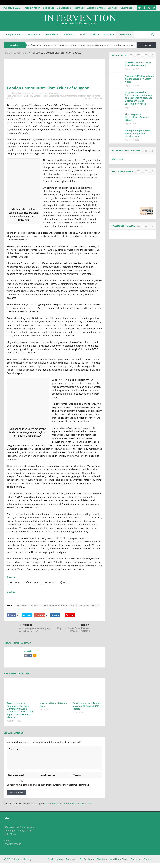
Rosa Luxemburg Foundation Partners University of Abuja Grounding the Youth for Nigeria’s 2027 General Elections (20, 710)
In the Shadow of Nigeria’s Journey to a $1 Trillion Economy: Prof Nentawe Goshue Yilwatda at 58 (47, 45)
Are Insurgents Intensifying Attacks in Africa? (34, 630)
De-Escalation (64, 8)
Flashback (79, 8)
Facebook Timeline (123, 225)
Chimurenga (17, 96)
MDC (62, 96)
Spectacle (112, 8)
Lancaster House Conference (46, 96)
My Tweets (117, 158)
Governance (126, 8)
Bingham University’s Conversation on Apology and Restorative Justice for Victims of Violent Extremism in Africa (139, 98)
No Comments (93, 96)
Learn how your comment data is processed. (68, 803)
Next (84, 624)
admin (19, 93)
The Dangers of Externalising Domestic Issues (137, 117)
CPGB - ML (28, 96)
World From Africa (96, 8)
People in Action (32, 8)
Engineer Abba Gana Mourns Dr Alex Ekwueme (73, 629)
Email (99, 98)
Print (90, 98)
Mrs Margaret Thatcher (75, 96)
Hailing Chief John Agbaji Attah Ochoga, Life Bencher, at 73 (138, 133)
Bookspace (48, 8)
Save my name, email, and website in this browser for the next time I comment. (48, 784)
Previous (27, 624)
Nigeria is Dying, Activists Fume (53, 704)
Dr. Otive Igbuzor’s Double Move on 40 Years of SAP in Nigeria (86, 706)
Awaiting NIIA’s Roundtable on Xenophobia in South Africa (139, 78)
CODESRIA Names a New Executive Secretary (138, 64)
